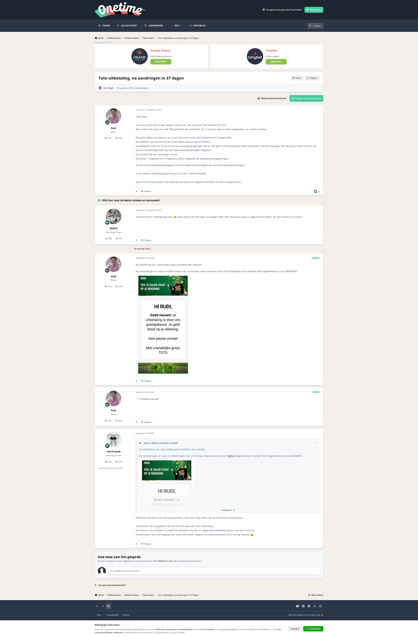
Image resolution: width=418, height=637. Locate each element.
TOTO (230, 455)
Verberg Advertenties (103, 42)
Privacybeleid (112, 614)
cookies (210, 629)
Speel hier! (160, 61)
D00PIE (114, 228)
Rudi (111, 88)
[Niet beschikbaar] (163, 277)
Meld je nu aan (165, 560)
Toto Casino (142, 88)
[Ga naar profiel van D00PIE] (113, 216)
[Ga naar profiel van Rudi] (100, 88)
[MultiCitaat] (136, 191)
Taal (99, 614)
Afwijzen (294, 628)
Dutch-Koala (114, 451)
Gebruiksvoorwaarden (167, 629)
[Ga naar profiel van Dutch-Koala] (113, 439)
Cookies (126, 614)
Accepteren (315, 628)
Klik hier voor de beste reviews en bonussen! (131, 200)
